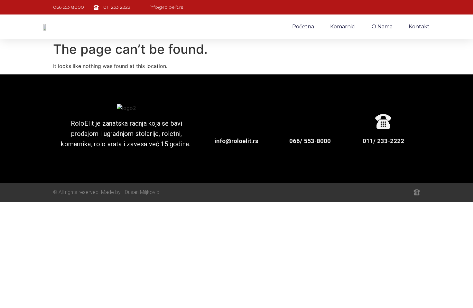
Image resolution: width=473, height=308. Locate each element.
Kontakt (419, 27)
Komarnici (343, 27)
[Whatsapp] (374, 192)
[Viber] (388, 192)
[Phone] (402, 192)
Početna (303, 27)
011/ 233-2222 (383, 141)
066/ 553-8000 (310, 141)
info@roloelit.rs (236, 141)
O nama (382, 27)
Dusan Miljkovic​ (142, 192)
